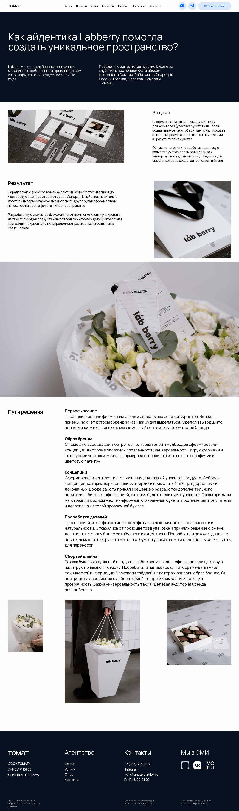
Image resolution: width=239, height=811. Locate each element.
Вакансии (108, 6)
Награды (81, 6)
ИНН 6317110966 (19, 769)
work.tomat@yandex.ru (141, 774)
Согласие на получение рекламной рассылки (196, 802)
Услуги (94, 6)
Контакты (156, 6)
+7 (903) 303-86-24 (138, 764)
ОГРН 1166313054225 (23, 775)
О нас (69, 774)
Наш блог (122, 6)
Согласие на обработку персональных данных (139, 802)
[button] (214, 6)
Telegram (131, 769)
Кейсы (68, 6)
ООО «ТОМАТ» (19, 763)
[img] (197, 765)
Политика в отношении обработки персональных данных (24, 803)
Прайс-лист (139, 6)
